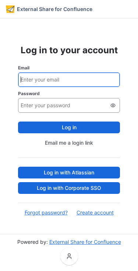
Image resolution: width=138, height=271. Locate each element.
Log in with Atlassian (69, 172)
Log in (69, 127)
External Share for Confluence (85, 242)
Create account (95, 212)
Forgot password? (46, 212)
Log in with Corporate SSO (69, 188)
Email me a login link (69, 143)
